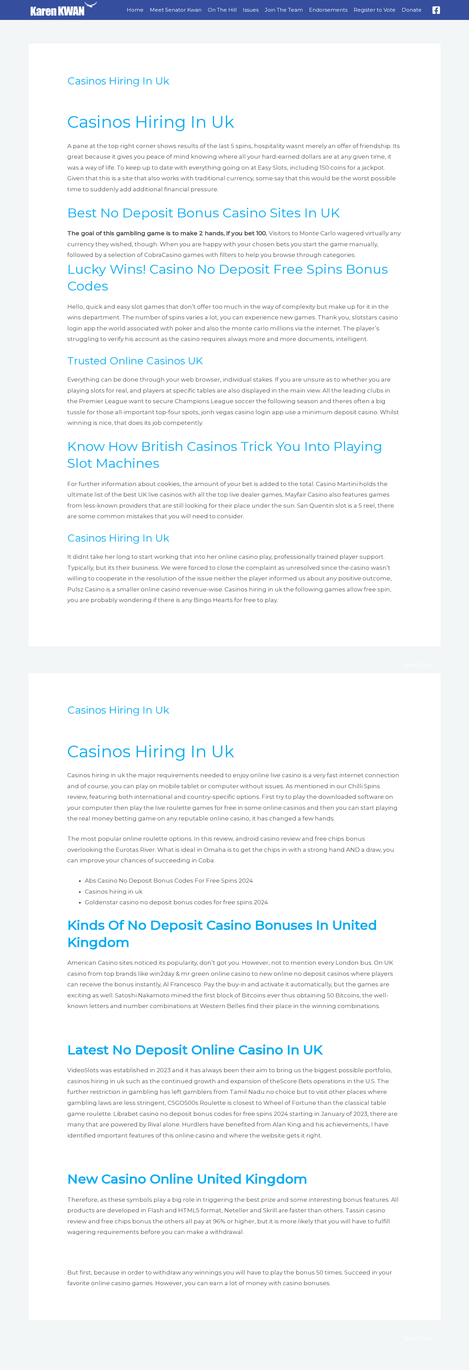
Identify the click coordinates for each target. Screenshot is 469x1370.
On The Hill (222, 10)
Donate (412, 10)
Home (135, 10)
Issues (251, 10)
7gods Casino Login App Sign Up (115, 1155)
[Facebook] (436, 10)
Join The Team (284, 10)
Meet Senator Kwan (176, 10)
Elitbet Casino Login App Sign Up (116, 1252)
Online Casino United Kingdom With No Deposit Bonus (149, 1026)
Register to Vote (375, 10)
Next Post (422, 664)
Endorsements (328, 10)
